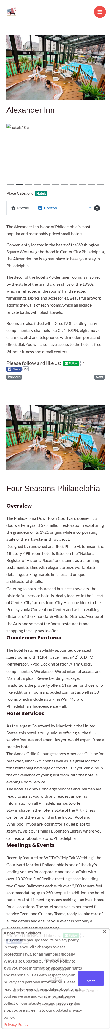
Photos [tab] (50, 207)
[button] (13, 156)
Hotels (41, 193)
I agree (90, 978)
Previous (14, 377)
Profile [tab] (23, 207)
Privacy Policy (16, 1024)
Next (99, 377)
